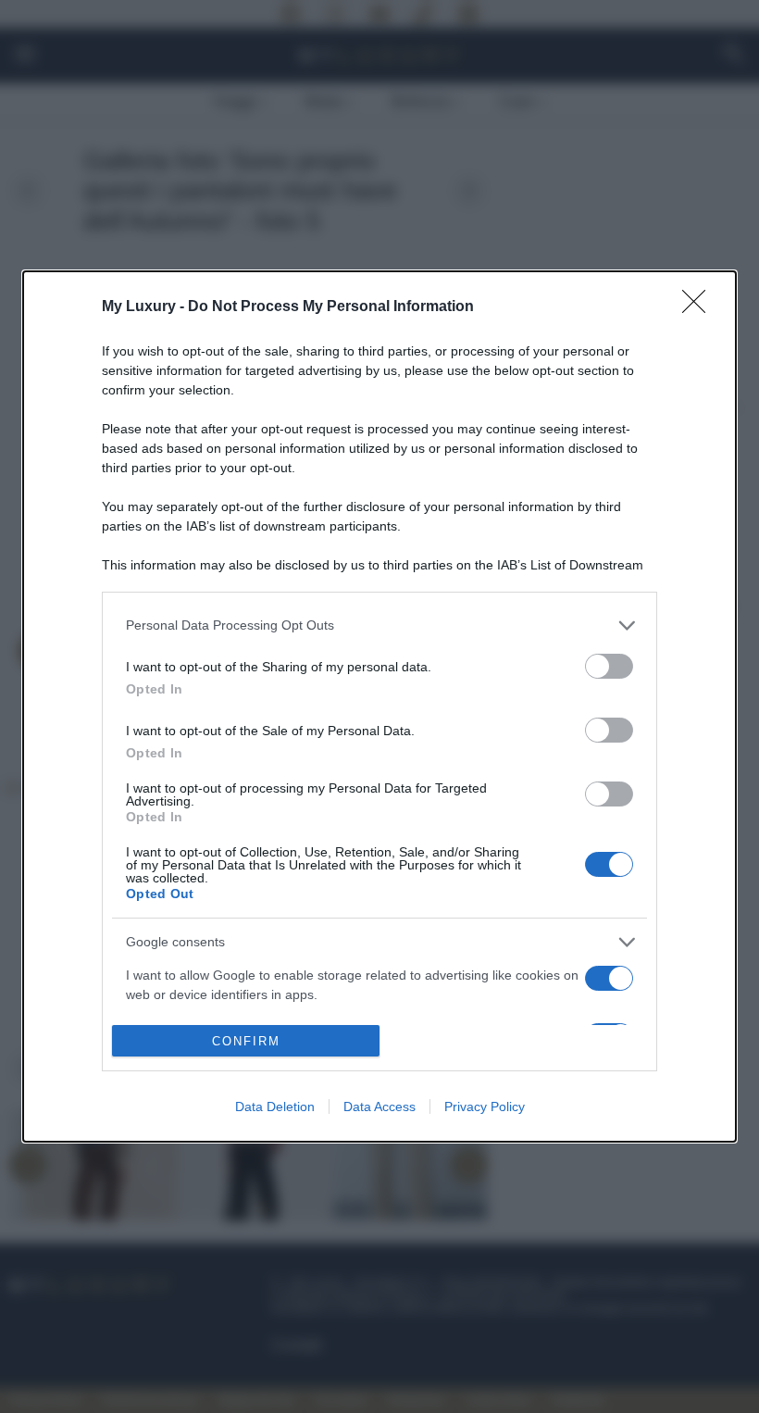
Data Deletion (275, 1106)
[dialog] (379, 707)
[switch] (609, 666)
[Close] (699, 307)
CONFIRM (246, 1041)
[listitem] (379, 625)
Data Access (379, 1106)
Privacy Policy (484, 1106)
